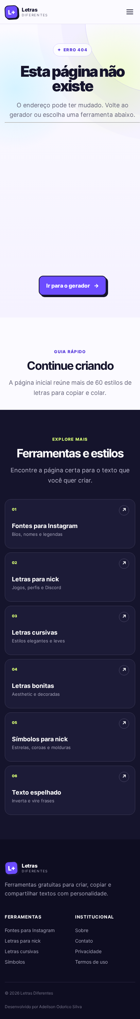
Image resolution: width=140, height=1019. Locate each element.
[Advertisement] (70, 196)
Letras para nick (23, 941)
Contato (84, 941)
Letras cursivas (21, 951)
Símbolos (15, 962)
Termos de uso (91, 962)
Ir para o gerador (72, 285)
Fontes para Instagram (30, 930)
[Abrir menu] (129, 12)
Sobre (81, 930)
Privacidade (88, 951)
